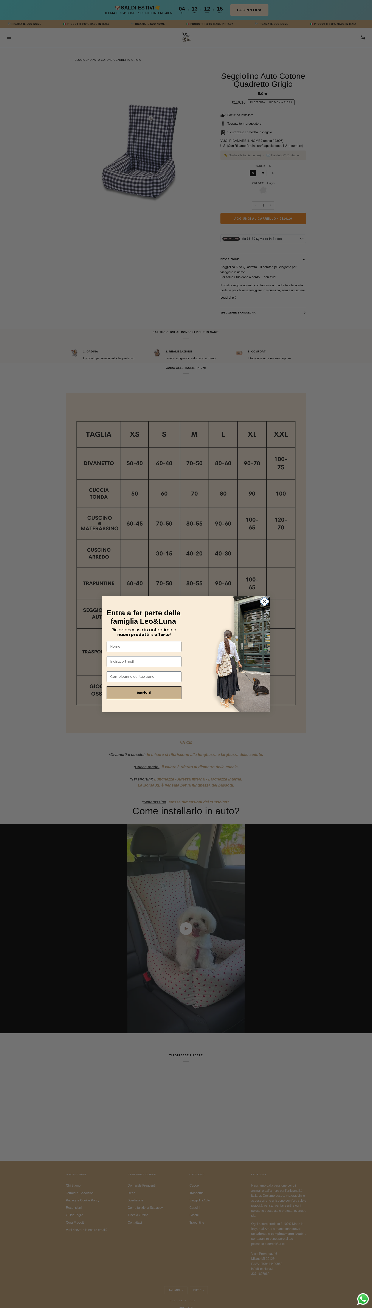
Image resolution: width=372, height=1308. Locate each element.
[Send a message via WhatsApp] (363, 1299)
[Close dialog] (264, 601)
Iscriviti (144, 692)
